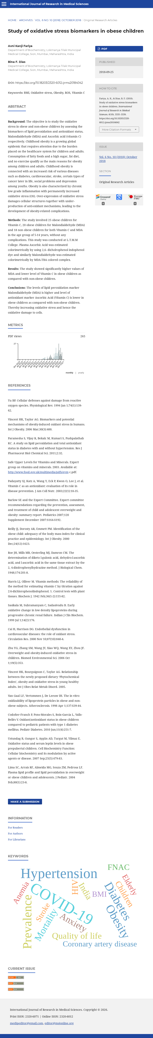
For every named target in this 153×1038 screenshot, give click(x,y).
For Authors (15, 833)
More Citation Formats (116, 129)
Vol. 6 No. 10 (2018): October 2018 (58, 20)
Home (12, 20)
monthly (69, 372)
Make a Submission (25, 801)
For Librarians (17, 839)
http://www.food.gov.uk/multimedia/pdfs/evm (38, 472)
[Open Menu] (4, 4)
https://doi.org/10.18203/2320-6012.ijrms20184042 (49, 83)
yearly (81, 372)
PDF (104, 48)
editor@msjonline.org (59, 1023)
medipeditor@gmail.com (26, 1023)
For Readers (15, 827)
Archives (26, 20)
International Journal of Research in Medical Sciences (49, 4)
